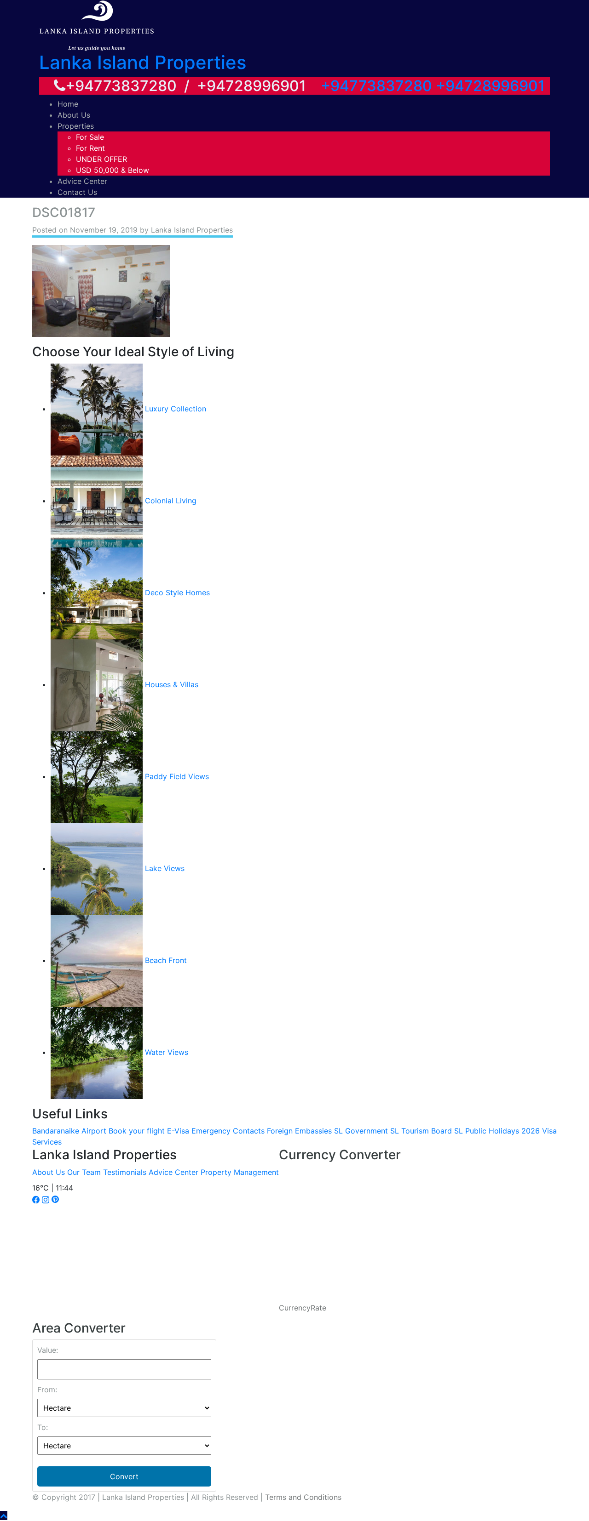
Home (68, 103)
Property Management (240, 1172)
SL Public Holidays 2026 (497, 1130)
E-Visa (178, 1130)
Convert (124, 1476)
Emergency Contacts (228, 1130)
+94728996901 (490, 86)
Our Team (84, 1172)
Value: (47, 1350)
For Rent (90, 148)
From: (47, 1389)
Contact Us (77, 192)
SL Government (361, 1130)
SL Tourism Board (421, 1130)
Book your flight (137, 1130)
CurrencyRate (302, 1307)
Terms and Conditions (303, 1497)
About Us (74, 115)
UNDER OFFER (101, 159)
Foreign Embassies (299, 1130)
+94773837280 (376, 86)
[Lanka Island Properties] (96, 24)
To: (42, 1427)
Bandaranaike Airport (69, 1130)
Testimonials (124, 1172)
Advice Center (82, 181)
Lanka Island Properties (142, 62)
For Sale (90, 137)
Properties (76, 126)
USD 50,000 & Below (112, 170)
